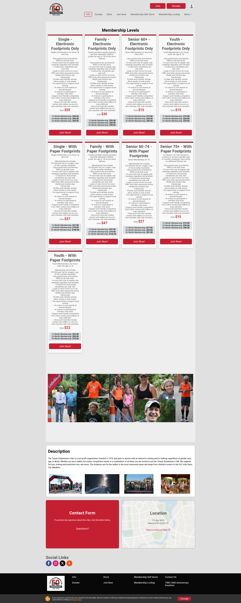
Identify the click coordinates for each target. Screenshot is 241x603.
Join (157, 6)
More (187, 14)
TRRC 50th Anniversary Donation (177, 583)
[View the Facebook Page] (49, 563)
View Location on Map (157, 530)
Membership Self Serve (143, 14)
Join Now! (65, 132)
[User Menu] (191, 6)
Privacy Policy (77, 600)
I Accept (184, 598)
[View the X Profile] (62, 563)
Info (88, 14)
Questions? (82, 528)
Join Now (121, 14)
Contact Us (170, 577)
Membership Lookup (169, 14)
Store (109, 14)
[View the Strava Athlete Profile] (69, 563)
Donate (176, 6)
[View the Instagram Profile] (55, 563)
